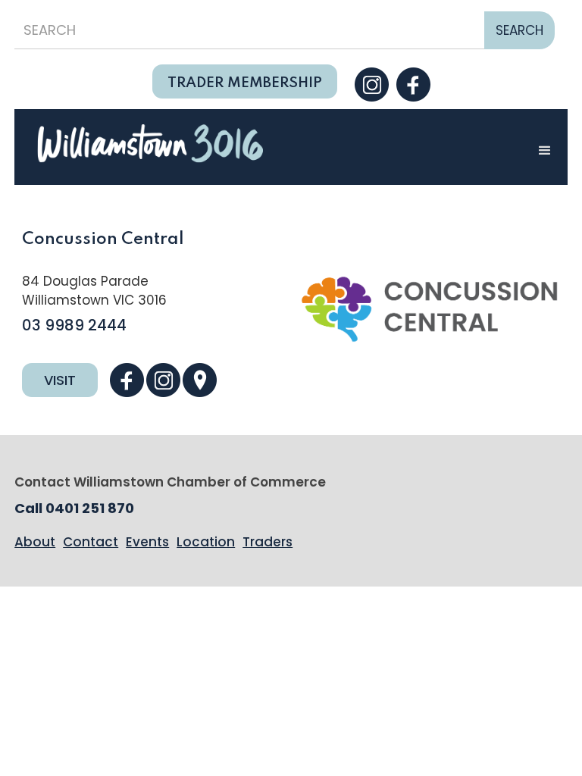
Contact (90, 542)
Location (206, 542)
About (34, 542)
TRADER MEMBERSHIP (244, 83)
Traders (267, 542)
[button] (545, 151)
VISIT (60, 380)
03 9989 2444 (74, 325)
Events (147, 542)
